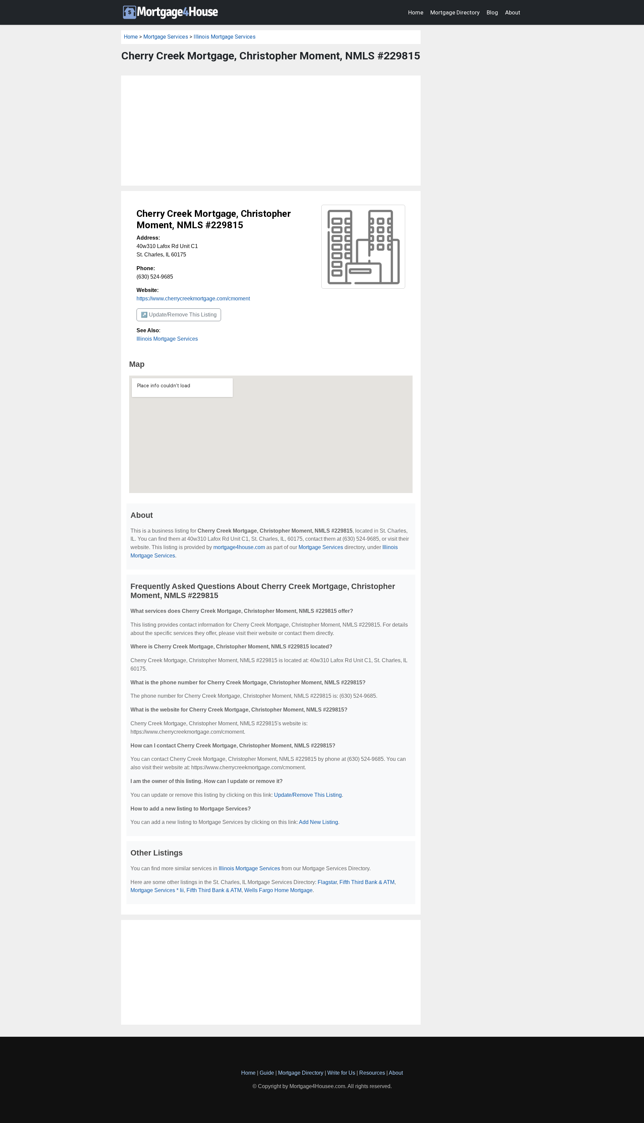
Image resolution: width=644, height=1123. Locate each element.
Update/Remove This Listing (308, 795)
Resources (372, 1073)
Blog (492, 12)
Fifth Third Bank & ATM (366, 882)
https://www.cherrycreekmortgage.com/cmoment (193, 298)
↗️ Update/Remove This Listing (179, 315)
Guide (267, 1073)
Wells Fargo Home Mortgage (278, 890)
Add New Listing (318, 822)
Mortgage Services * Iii (157, 890)
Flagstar (327, 882)
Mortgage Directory (455, 12)
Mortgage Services (165, 37)
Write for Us (341, 1073)
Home (415, 12)
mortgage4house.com (239, 547)
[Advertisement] (270, 131)
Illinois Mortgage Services (225, 37)
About (512, 12)
